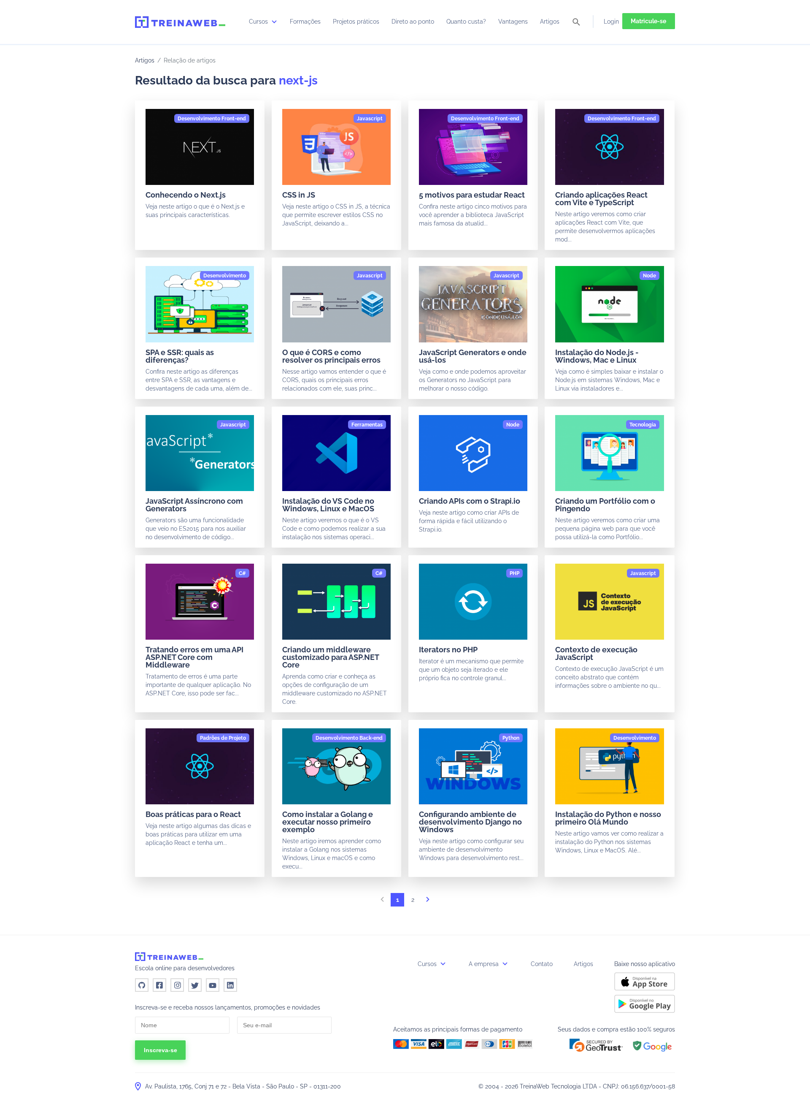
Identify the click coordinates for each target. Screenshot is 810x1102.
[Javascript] (370, 119)
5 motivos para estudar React (472, 194)
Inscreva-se (160, 1050)
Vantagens (513, 21)
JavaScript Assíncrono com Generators (194, 505)
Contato (542, 964)
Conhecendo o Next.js (186, 194)
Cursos (259, 21)
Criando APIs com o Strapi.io (469, 501)
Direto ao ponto (413, 21)
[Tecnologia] (642, 425)
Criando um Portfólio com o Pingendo (605, 505)
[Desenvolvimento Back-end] (349, 738)
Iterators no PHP (448, 649)
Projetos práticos (356, 21)
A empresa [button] (484, 964)
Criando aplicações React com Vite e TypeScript (601, 198)
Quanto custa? (466, 21)
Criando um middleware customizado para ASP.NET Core (330, 657)
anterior (382, 902)
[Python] (510, 738)
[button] (596, 1045)
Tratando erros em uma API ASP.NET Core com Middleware (194, 657)
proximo (428, 902)
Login (611, 21)
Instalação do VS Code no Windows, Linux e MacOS (328, 505)
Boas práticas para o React (193, 814)
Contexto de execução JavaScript (596, 653)
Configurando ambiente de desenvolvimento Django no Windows (470, 822)
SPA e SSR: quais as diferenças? (180, 356)
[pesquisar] (576, 22)
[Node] (649, 276)
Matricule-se (648, 21)
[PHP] (514, 573)
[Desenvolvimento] (224, 276)
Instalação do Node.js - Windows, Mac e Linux (597, 356)
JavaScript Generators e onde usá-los (472, 356)
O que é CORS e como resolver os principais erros (331, 356)
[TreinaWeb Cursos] (180, 22)
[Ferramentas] (367, 425)
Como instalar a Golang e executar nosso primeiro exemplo (327, 822)
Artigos (549, 21)
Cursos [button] (428, 964)
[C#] (242, 573)
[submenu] (274, 21)
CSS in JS (298, 194)
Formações (305, 21)
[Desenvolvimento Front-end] (212, 119)
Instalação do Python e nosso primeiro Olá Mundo (608, 818)
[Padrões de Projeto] (223, 738)
